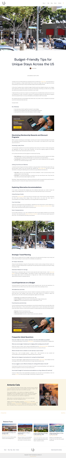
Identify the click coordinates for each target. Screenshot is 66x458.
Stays (44, 3)
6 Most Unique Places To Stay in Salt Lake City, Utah (41, 434)
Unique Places (19, 403)
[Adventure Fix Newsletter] (33, 123)
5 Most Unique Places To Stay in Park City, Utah (56, 434)
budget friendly (42, 359)
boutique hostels (21, 196)
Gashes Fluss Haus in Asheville (31, 214)
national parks (30, 341)
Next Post (63, 412)
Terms (35, 456)
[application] (45, 3)
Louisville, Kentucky (37, 206)
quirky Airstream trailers (47, 206)
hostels (17, 374)
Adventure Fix (27, 401)
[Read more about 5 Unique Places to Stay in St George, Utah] (9, 427)
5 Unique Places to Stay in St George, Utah (9, 433)
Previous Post (3, 412)
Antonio (8, 387)
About (55, 3)
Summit (13, 402)
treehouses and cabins (43, 346)
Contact (59, 3)
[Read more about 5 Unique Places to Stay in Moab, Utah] (25, 427)
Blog (51, 3)
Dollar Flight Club (41, 168)
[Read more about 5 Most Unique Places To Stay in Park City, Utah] (56, 427)
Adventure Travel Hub (31, 402)
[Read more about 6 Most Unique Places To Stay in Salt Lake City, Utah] (41, 427)
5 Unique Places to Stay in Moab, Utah (24, 433)
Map (48, 3)
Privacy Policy (32, 456)
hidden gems (43, 81)
